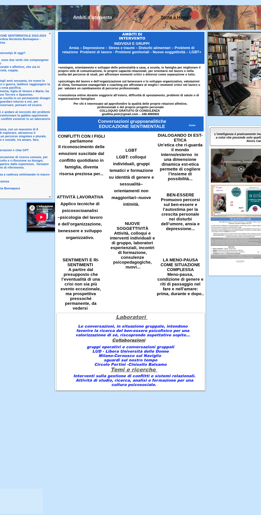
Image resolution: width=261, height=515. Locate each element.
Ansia (74, 48)
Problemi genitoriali (132, 52)
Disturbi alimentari (155, 48)
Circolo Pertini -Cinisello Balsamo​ (130, 364)
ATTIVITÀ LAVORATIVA (80, 197)
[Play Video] (241, 169)
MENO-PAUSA (183, 260)
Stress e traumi (122, 48)
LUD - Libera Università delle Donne (130, 351)
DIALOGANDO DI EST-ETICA (180, 137)
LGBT (194, 52)
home (192, 125)
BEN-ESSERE (180, 195)
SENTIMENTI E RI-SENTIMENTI (81, 262)
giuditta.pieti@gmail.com (120, 114)
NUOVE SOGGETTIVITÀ (132, 226)
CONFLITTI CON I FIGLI (81, 136)
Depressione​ (94, 48)
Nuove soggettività (169, 52)
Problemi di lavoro (96, 52)
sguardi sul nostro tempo (130, 360)
